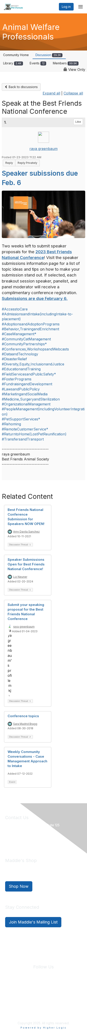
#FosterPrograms (16, 379)
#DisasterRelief (14, 359)
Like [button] (78, 121)
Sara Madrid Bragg (25, 723)
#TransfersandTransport (23, 439)
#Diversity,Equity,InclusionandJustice (33, 364)
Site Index (14, 993)
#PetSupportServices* (21, 419)
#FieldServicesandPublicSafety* (29, 374)
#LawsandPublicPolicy (21, 389)
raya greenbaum (43, 148)
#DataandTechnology (20, 354)
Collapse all (73, 93)
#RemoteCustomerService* (25, 429)
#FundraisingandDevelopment (27, 384)
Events (37, 63)
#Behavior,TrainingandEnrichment (30, 329)
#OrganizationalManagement (26, 404)
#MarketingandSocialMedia (25, 394)
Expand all (51, 93)
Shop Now (19, 886)
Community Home (16, 55)
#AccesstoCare (15, 309)
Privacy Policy (36, 993)
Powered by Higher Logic (44, 1027)
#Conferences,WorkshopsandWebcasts (35, 349)
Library (12, 63)
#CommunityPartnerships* (24, 344)
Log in (66, 6)
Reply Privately (27, 162)
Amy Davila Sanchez (26, 531)
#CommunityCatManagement (26, 339)
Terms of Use (59, 993)
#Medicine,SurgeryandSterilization (31, 399)
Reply (9, 162)
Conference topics (23, 716)
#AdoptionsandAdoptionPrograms (31, 324)
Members (65, 63)
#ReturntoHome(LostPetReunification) (34, 434)
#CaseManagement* (19, 334)
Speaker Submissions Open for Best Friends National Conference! (26, 564)
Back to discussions (23, 87)
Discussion (48, 55)
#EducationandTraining (21, 369)
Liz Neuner (20, 576)
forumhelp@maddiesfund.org (36, 840)
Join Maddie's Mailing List (33, 922)
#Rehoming (11, 424)
